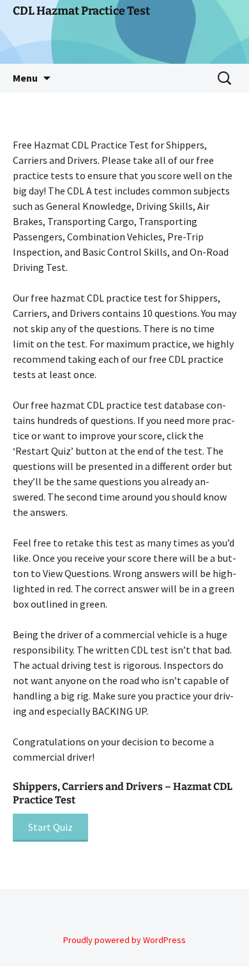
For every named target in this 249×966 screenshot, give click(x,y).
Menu (25, 77)
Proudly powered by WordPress (124, 940)
